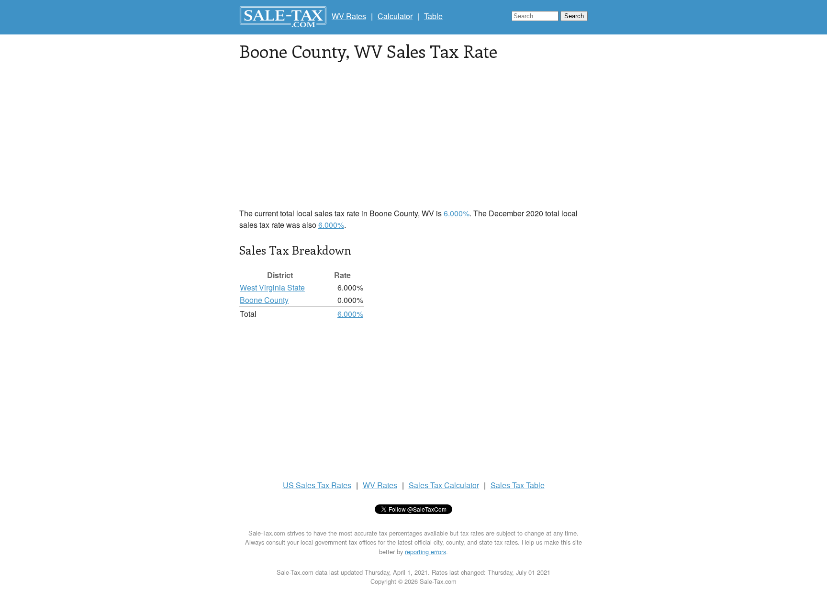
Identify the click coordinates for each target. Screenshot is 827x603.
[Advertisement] (413, 141)
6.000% (456, 213)
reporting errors (425, 551)
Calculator (395, 16)
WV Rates (349, 16)
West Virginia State (272, 287)
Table (433, 16)
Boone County (264, 299)
